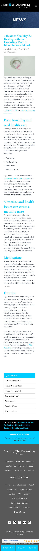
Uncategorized (10, 52)
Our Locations (11, 411)
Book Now (8, 548)
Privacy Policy (14, 507)
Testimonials (10, 401)
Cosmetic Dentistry (13, 396)
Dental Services (19, 485)
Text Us (32, 548)
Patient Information (13, 381)
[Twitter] (9, 522)
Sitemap (26, 507)
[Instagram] (29, 522)
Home (6, 422)
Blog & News (19, 512)
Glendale (30, 461)
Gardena (20, 461)
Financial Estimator (19, 498)
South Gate (20, 471)
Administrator (12, 49)
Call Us (21, 548)
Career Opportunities (19, 503)
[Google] (19, 522)
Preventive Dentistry (13, 386)
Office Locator (24, 494)
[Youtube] (24, 522)
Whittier (30, 471)
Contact (12, 494)
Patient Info (12, 489)
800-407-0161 (11, 111)
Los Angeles (11, 466)
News (13, 422)
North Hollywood (26, 466)
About (31, 485)
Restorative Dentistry (14, 391)
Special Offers (11, 406)
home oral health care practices (17, 178)
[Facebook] (14, 522)
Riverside (8, 471)
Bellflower (9, 461)
